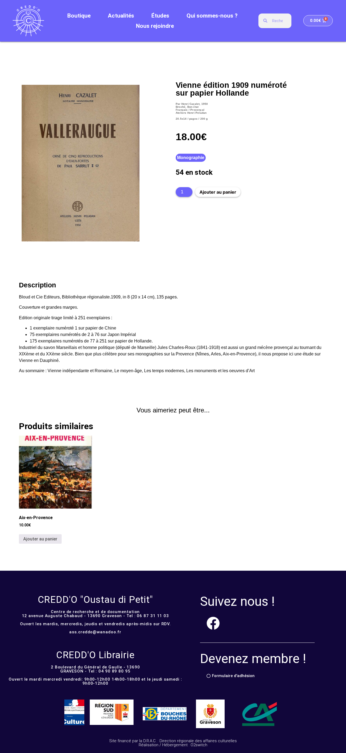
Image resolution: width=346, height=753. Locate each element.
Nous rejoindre (155, 26)
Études (160, 15)
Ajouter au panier (217, 192)
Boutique (79, 15)
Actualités (121, 15)
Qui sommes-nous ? (212, 15)
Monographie (190, 157)
